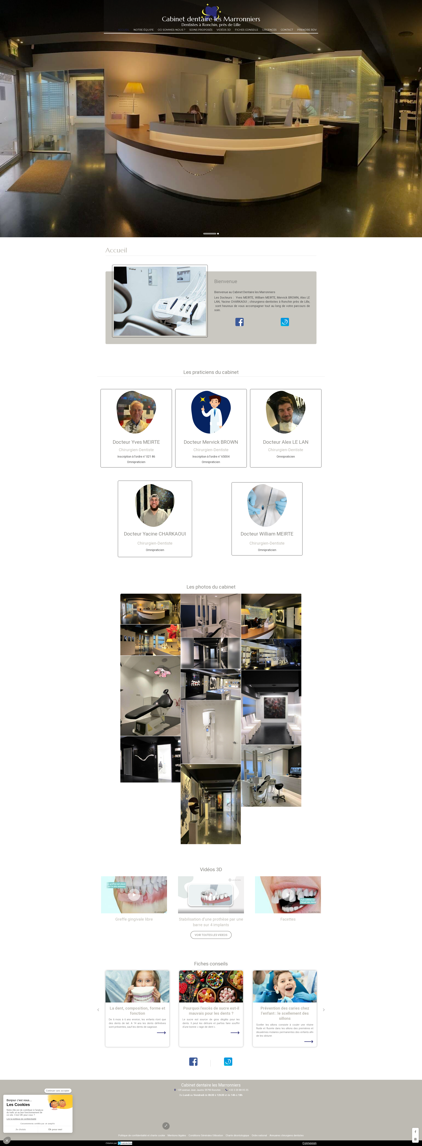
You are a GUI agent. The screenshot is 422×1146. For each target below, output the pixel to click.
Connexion (309, 1143)
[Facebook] (415, 1131)
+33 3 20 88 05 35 (238, 1089)
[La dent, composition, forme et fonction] (285, 986)
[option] (211, 118)
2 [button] (212, 233)
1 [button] (204, 233)
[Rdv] (415, 1139)
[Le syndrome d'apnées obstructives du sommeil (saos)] (211, 986)
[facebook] (239, 322)
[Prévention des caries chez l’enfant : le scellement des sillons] (137, 986)
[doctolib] (285, 322)
